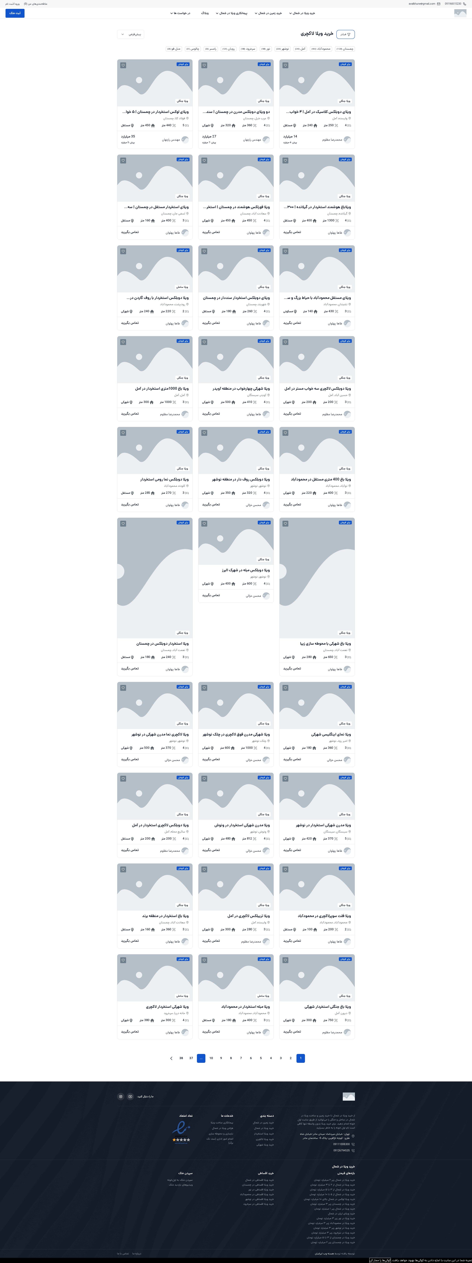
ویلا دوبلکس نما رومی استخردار (164, 479)
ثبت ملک (15, 13)
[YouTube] (130, 1096)
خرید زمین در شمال (270, 13)
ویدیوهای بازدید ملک (181, 1185)
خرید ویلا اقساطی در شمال (259, 1180)
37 (191, 1058)
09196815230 (453, 4)
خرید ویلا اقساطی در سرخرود (258, 1204)
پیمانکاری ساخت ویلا (222, 1122)
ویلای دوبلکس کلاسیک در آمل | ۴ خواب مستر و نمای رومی (320, 112)
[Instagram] (120, 1096)
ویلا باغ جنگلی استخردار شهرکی (328, 1006)
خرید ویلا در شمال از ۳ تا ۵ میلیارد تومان (332, 1189)
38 (181, 1058)
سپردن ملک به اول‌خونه (180, 1180)
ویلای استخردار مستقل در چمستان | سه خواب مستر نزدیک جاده (158, 207)
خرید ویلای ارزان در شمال (341, 1213)
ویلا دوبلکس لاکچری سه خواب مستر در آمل (317, 388)
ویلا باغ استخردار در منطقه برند (165, 916)
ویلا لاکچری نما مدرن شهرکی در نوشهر (160, 734)
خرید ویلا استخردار (264, 1134)
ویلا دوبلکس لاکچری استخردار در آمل (160, 825)
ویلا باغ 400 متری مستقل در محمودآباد (321, 479)
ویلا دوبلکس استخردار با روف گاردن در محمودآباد (159, 298)
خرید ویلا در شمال (304, 13)
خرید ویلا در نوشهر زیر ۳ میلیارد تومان (334, 1228)
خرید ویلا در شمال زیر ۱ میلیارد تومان (334, 1209)
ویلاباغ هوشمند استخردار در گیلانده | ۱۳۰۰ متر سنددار (318, 207)
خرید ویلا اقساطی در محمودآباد (257, 1194)
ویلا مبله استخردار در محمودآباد (245, 1006)
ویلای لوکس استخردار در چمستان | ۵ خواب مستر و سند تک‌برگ (155, 112)
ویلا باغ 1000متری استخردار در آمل (162, 388)
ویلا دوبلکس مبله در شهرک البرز (246, 570)
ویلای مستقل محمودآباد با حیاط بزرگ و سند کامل (317, 298)
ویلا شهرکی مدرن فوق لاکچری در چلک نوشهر (236, 734)
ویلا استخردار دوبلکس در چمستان (162, 643)
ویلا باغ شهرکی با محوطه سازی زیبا (325, 643)
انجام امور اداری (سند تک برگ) (219, 1141)
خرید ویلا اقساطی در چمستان (258, 1185)
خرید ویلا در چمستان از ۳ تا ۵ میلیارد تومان (331, 1237)
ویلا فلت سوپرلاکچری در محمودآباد (324, 916)
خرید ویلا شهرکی (265, 1145)
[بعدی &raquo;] (171, 1058)
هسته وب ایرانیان (324, 1253)
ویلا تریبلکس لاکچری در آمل (249, 916)
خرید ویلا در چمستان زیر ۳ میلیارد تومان (332, 1204)
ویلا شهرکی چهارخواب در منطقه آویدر (241, 388)
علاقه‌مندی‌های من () (35, 4)
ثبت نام (10, 4)
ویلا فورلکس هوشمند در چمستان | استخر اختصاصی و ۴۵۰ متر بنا (238, 207)
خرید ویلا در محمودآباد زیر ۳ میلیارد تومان (331, 1223)
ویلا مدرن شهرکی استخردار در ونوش (242, 825)
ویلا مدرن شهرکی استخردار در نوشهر (323, 825)
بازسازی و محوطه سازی (221, 1134)
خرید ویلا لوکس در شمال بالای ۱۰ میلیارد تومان (329, 1199)
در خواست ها (182, 13)
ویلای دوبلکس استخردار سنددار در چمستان (236, 298)
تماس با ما (123, 1253)
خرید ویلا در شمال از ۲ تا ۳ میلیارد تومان (332, 1185)
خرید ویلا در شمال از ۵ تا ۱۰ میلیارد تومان (332, 1194)
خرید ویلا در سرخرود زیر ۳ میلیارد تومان (333, 1233)
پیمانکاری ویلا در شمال (233, 13)
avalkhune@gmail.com (422, 4)
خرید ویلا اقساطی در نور (261, 1189)
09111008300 (341, 1144)
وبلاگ (205, 13)
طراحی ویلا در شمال (222, 1128)
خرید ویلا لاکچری (265, 1139)
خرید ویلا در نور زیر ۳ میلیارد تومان (336, 1218)
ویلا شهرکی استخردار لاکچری (167, 1006)
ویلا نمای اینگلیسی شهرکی (331, 734)
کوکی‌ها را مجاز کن (380, 1260)
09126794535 (342, 1150)
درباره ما (136, 1253)
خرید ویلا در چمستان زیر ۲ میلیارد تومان (333, 1242)
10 (211, 1058)
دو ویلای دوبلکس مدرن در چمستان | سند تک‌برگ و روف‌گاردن (238, 112)
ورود (17, 4)
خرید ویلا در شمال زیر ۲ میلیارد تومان (334, 1180)
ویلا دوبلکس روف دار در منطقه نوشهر (241, 479)
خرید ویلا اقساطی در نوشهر (259, 1199)
